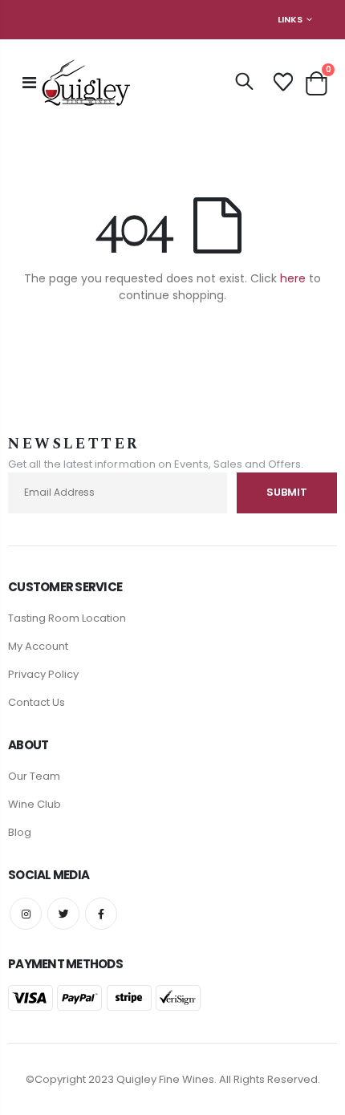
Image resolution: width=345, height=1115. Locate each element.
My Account (38, 646)
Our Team (34, 776)
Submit (286, 492)
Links (290, 19)
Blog (19, 832)
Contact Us (36, 702)
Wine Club (34, 804)
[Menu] (29, 82)
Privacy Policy (43, 674)
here (293, 278)
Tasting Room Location (67, 618)
